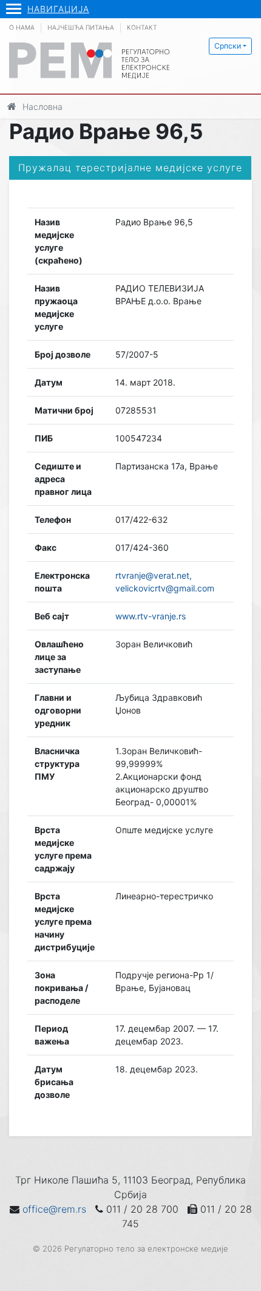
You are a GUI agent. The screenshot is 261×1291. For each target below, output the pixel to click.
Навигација (58, 9)
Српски (227, 45)
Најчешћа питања (80, 28)
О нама (22, 28)
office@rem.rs (54, 1209)
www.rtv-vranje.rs (150, 616)
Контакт (142, 28)
